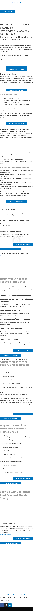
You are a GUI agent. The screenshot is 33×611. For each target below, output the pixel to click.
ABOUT (27, 591)
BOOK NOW (23, 594)
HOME (5, 591)
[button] (16, 241)
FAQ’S (8, 594)
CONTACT (15, 594)
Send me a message (5, 534)
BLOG (21, 591)
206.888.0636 (8, 34)
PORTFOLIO (12, 591)
